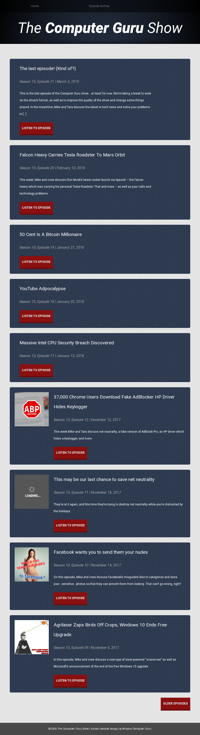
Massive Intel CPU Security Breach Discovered (67, 343)
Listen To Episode (36, 128)
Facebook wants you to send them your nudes (101, 552)
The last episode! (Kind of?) (48, 68)
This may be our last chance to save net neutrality (104, 479)
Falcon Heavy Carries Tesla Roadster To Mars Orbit (72, 155)
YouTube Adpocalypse (43, 288)
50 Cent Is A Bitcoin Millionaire (51, 234)
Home (35, 6)
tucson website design (104, 728)
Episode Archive (99, 6)
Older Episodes (175, 703)
